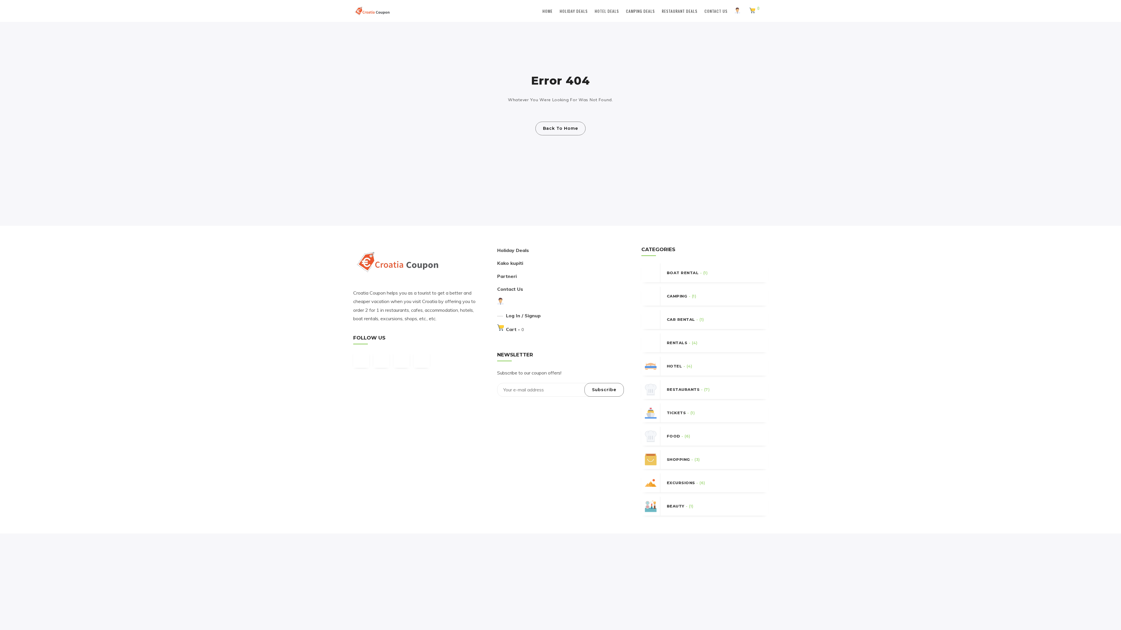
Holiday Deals (574, 11)
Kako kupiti (510, 263)
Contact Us (715, 11)
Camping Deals (640, 11)
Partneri (507, 276)
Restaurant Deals (679, 11)
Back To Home (560, 128)
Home (547, 11)
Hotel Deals (607, 11)
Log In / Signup (523, 315)
